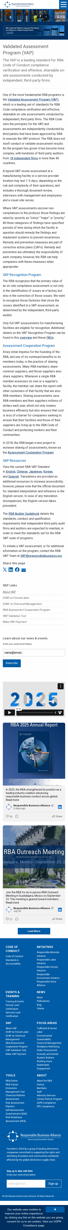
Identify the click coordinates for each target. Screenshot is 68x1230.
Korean (48, 471)
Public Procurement (47, 1050)
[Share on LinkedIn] (11, 569)
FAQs (50, 337)
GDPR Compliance (46, 1103)
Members (42, 1088)
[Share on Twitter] (5, 569)
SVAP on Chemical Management (22, 603)
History (40, 1084)
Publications (43, 1001)
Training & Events (15, 1001)
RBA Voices (12, 1084)
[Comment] (15, 817)
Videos (40, 1008)
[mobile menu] (63, 4)
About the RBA (44, 1080)
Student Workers (45, 1057)
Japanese (35, 471)
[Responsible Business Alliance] (19, 2)
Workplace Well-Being (48, 1046)
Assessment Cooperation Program (31, 452)
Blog (39, 1005)
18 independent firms (24, 158)
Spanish (13, 476)
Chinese (22, 471)
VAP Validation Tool (14, 615)
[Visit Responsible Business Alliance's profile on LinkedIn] (9, 807)
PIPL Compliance (45, 1106)
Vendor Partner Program (49, 1099)
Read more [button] (12, 799)
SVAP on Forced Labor (16, 597)
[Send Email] (23, 569)
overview (26, 337)
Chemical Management (49, 1043)
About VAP (9, 591)
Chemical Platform (15, 1095)
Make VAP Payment (15, 621)
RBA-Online (12, 1080)
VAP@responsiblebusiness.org (41, 556)
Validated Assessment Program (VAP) (33, 99)
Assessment (12, 1099)
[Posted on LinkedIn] (60, 807)
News (40, 997)
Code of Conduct (14, 956)
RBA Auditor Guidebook (23, 514)
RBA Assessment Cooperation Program (26, 609)
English (10, 471)
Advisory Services (46, 1095)
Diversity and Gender (48, 1054)
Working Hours (44, 1061)
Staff (39, 1091)
